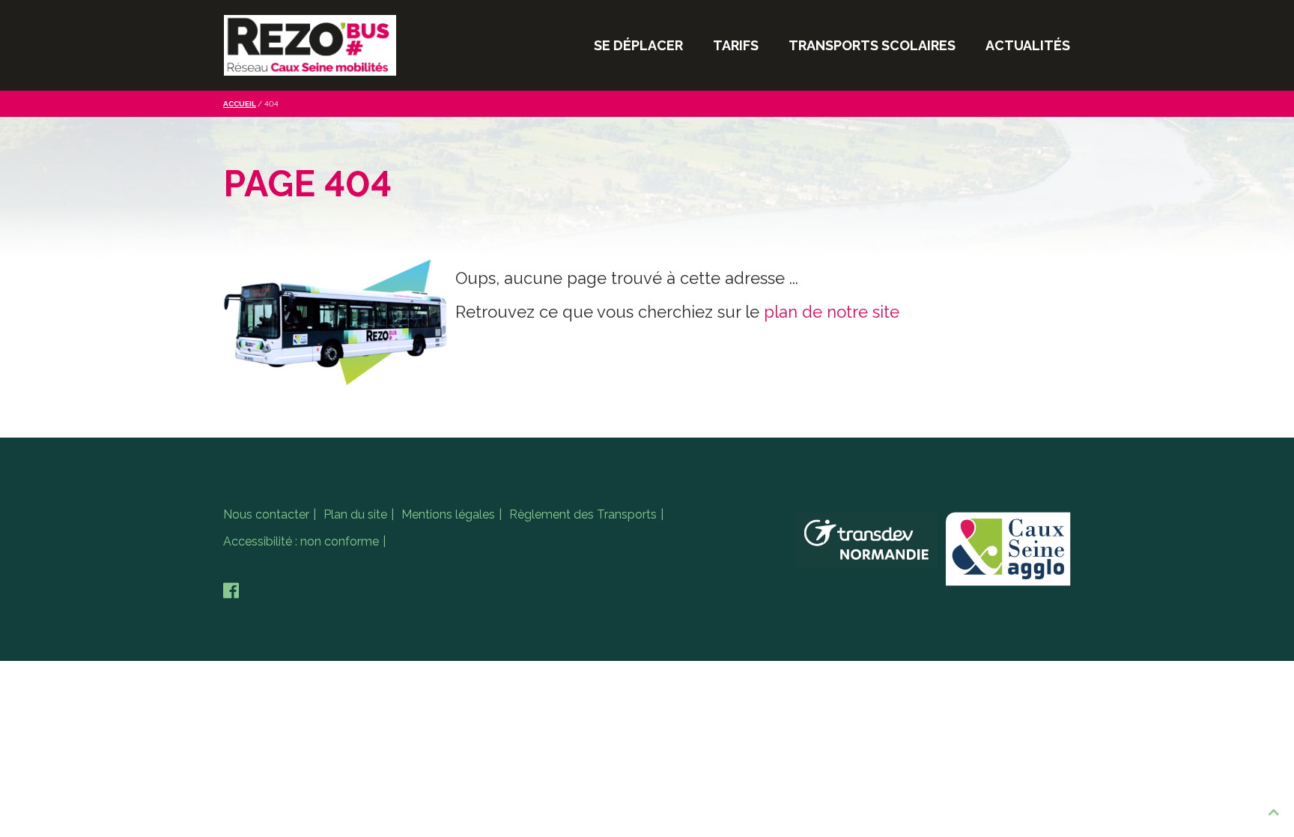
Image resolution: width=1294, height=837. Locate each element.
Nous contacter (266, 514)
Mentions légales (448, 514)
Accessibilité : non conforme (301, 541)
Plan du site (355, 514)
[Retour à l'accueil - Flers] (310, 45)
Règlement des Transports (583, 514)
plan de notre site (831, 311)
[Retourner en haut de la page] (1274, 813)
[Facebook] (231, 591)
